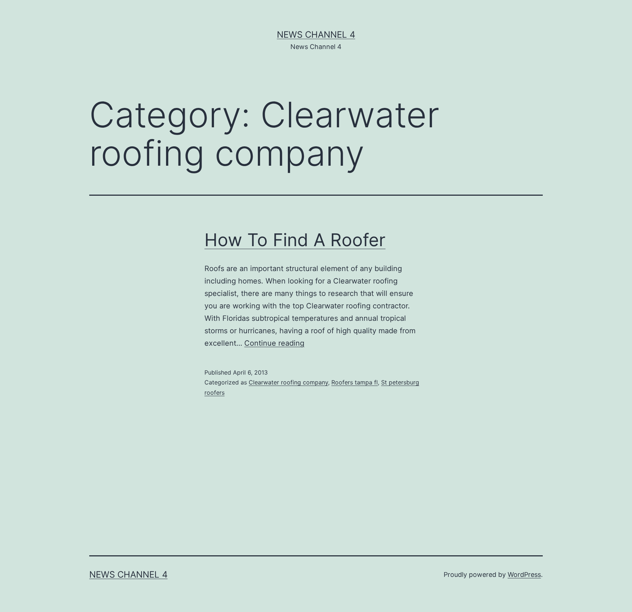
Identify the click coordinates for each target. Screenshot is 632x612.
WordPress (524, 574)
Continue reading (274, 343)
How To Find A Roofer (294, 240)
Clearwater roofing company (288, 382)
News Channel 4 (316, 34)
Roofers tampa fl (354, 382)
